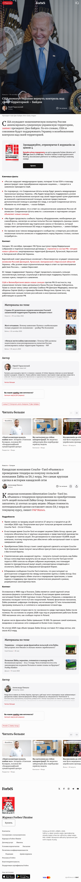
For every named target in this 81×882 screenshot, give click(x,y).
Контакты (6, 831)
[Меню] (77, 3)
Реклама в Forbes (8, 858)
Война (7, 331)
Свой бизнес (9, 651)
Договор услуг (7, 842)
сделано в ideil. (72, 877)
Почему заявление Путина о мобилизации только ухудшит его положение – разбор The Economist (31, 326)
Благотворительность (11, 862)
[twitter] (59, 788)
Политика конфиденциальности (15, 850)
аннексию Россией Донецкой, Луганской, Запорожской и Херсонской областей (38, 262)
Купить (8, 823)
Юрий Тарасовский (15, 107)
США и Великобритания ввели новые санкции (23, 282)
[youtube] (78, 788)
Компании (36, 447)
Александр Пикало (15, 485)
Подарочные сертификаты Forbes (15, 865)
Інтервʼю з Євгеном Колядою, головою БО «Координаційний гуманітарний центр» (16, 442)
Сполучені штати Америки (19, 404)
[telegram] (73, 788)
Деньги (7, 671)
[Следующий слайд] (76, 413)
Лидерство (5, 450)
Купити (33, 166)
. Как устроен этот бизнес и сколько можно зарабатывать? (31, 646)
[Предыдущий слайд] (71, 734)
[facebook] (64, 788)
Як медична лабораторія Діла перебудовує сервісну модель (46, 440)
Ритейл (5, 726)
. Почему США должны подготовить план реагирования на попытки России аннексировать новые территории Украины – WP (30, 343)
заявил (6, 128)
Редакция (9, 854)
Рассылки (26, 846)
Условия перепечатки (10, 846)
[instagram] (68, 788)
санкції (5, 404)
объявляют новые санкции (16, 214)
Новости (5, 94)
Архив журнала (26, 854)
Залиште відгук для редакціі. (14, 395)
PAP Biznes (38, 510)
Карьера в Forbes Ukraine (11, 839)
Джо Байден (34, 404)
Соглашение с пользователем (13, 835)
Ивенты (19, 842)
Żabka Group (14, 726)
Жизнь (65, 445)
